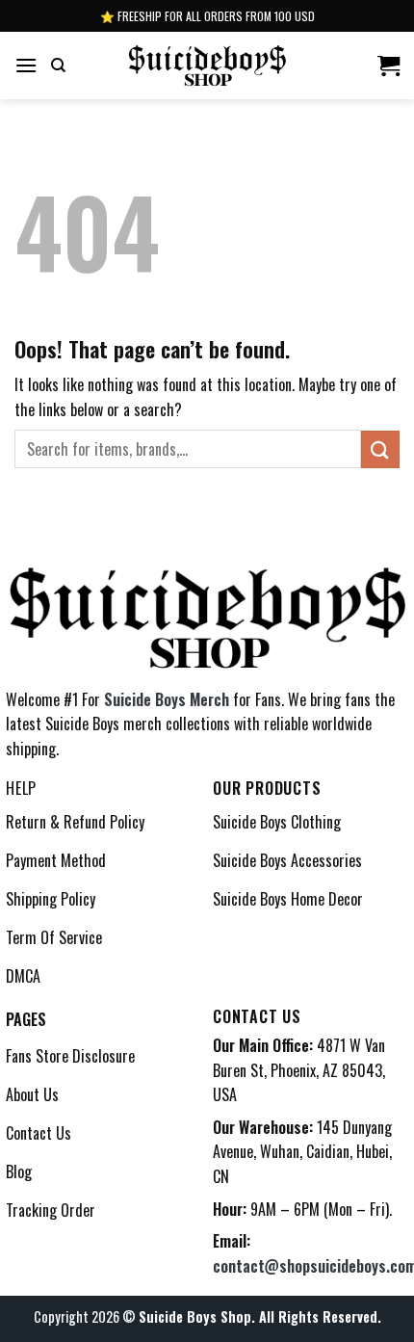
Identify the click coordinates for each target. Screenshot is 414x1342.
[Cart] (388, 65)
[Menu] (26, 65)
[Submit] (380, 449)
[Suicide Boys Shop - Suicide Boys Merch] (207, 65)
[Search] (58, 65)
